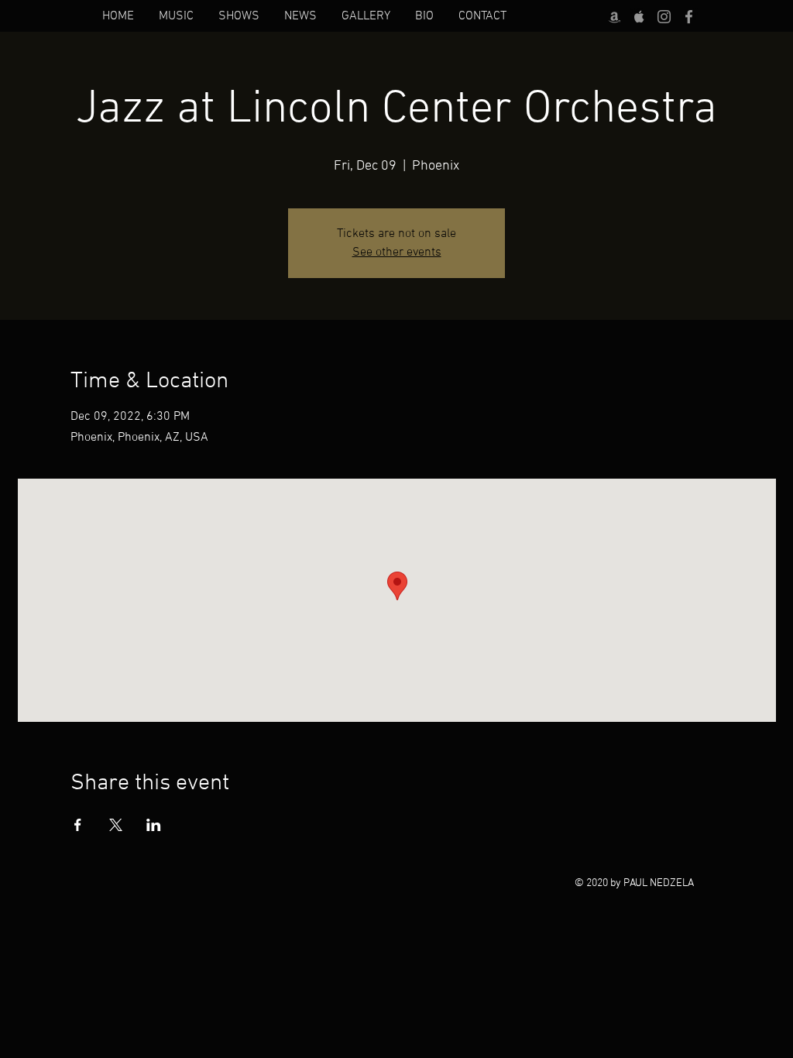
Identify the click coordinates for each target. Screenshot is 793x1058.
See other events (396, 252)
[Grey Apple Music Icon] (639, 17)
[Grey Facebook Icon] (689, 17)
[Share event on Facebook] (77, 825)
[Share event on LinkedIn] (153, 825)
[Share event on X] (115, 825)
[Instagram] (664, 17)
